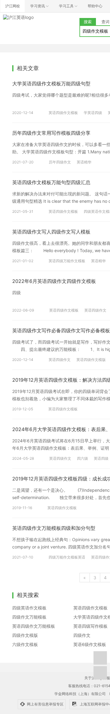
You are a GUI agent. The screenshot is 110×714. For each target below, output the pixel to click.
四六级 (82, 458)
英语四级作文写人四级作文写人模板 (51, 232)
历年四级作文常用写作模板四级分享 (51, 133)
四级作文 (81, 635)
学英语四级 (93, 112)
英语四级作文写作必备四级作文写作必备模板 (61, 330)
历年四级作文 (60, 162)
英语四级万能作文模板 (67, 261)
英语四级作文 (95, 310)
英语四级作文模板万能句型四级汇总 (51, 182)
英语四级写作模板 (90, 626)
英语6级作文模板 (89, 644)
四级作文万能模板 (29, 616)
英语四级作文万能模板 (33, 626)
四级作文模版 (25, 635)
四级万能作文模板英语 (67, 557)
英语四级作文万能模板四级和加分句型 (53, 528)
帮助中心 (95, 6)
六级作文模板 (25, 644)
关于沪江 (91, 678)
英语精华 (84, 162)
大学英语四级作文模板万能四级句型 (51, 83)
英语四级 (101, 458)
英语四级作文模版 (91, 359)
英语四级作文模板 (63, 112)
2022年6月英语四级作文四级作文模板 (54, 281)
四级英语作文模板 (29, 607)
